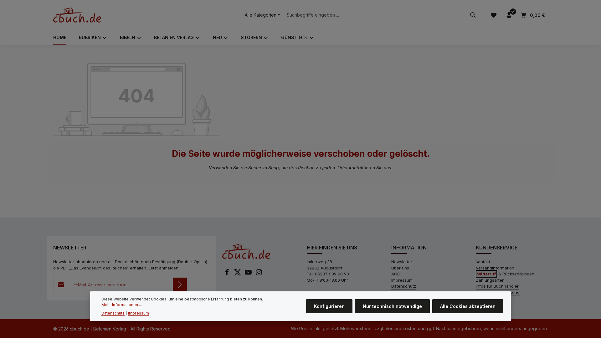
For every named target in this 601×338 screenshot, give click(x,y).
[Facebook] (227, 274)
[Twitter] (238, 274)
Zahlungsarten (490, 280)
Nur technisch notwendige (392, 306)
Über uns (400, 267)
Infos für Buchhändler (497, 286)
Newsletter (401, 261)
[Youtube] (249, 274)
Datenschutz (403, 286)
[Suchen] (473, 15)
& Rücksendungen (505, 273)
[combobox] (375, 15)
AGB (395, 273)
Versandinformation (495, 267)
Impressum (402, 280)
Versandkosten (401, 328)
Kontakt (483, 261)
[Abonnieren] (180, 285)
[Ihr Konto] (509, 15)
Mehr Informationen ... (121, 304)
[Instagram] (258, 274)
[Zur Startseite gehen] (77, 15)
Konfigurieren (329, 306)
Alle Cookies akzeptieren (468, 306)
